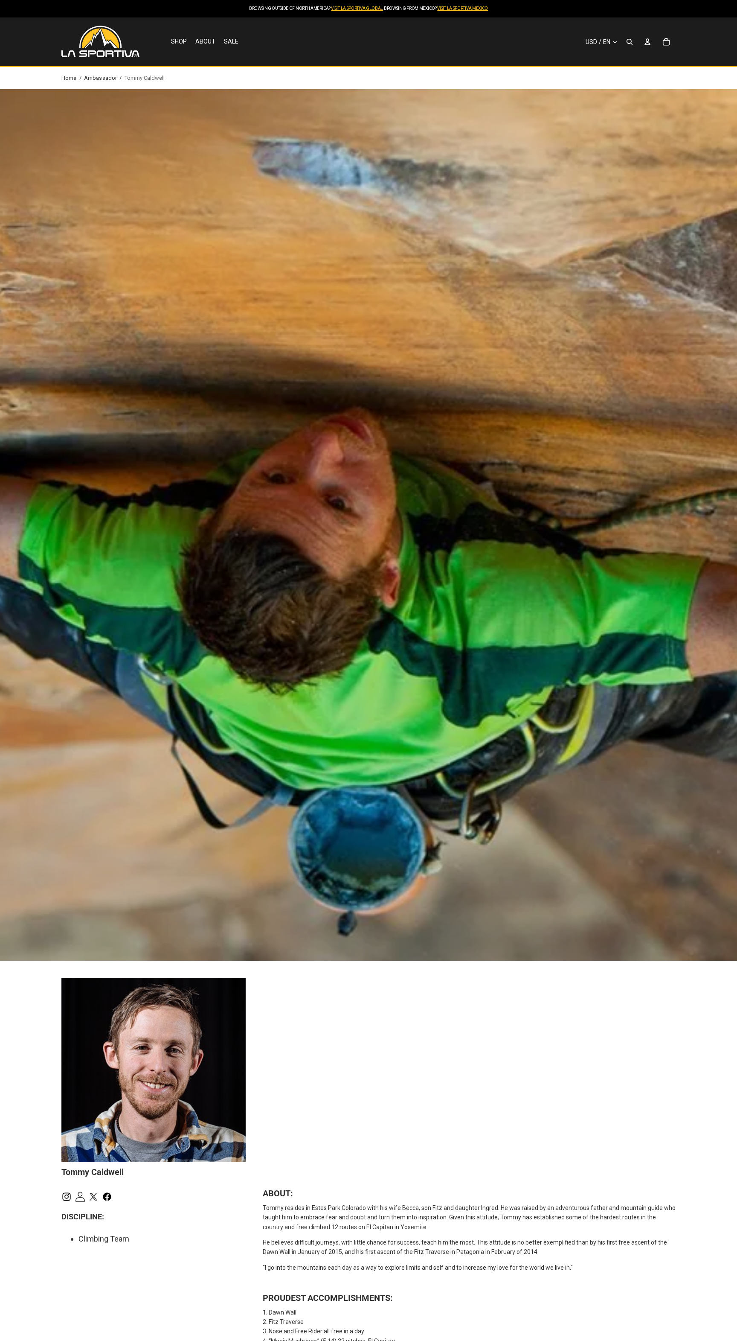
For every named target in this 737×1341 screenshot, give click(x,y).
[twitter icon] (95, 1197)
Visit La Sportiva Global (357, 8)
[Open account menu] (647, 41)
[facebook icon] (109, 1197)
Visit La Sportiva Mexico (462, 8)
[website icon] (82, 1197)
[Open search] (629, 41)
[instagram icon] (68, 1197)
